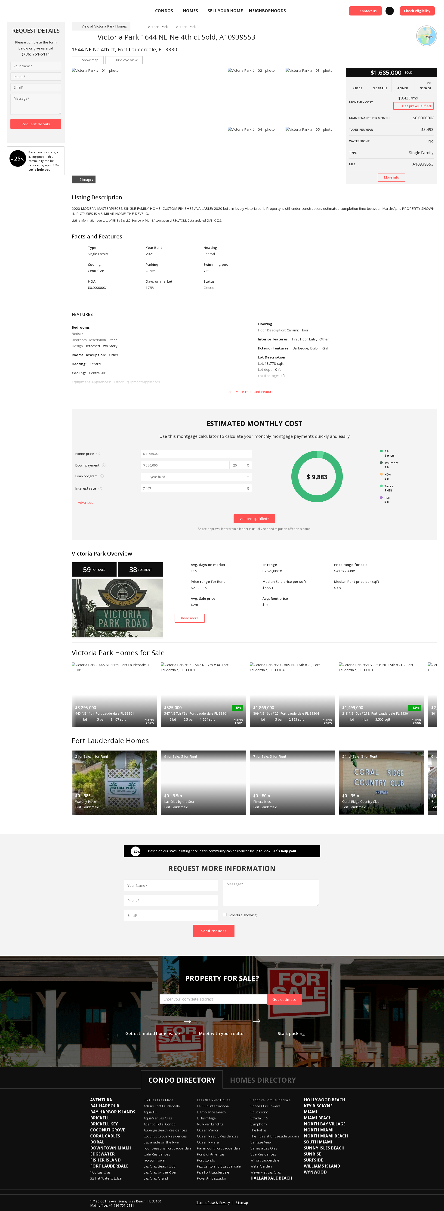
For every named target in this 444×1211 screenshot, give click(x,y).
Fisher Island (105, 1160)
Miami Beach (318, 1118)
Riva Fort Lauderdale (213, 1172)
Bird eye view (127, 60)
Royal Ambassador (211, 1178)
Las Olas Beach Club (160, 1166)
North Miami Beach (326, 1136)
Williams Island (322, 1166)
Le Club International (213, 1106)
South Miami (318, 1142)
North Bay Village (324, 1124)
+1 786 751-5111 (121, 1205)
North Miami (318, 1130)
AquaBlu (150, 1112)
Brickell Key (104, 1124)
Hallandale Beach (271, 1178)
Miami (310, 1112)
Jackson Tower (155, 1160)
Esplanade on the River (162, 1142)
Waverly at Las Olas (265, 1172)
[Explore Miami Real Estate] (40, 11)
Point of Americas (211, 1154)
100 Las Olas (100, 1172)
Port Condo (206, 1160)
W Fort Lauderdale (264, 1160)
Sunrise (312, 1154)
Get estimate (284, 999)
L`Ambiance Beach (211, 1112)
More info (391, 177)
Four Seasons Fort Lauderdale (167, 1148)
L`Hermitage (206, 1118)
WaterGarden (261, 1166)
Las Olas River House (214, 1100)
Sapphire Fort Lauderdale (270, 1100)
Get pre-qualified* (254, 518)
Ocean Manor (208, 1130)
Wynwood (315, 1172)
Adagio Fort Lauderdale (162, 1106)
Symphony (258, 1124)
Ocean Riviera (208, 1142)
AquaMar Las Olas (158, 1118)
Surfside (313, 1160)
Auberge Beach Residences (165, 1130)
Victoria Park (158, 26)
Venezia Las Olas (263, 1148)
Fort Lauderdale (109, 1166)
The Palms (258, 1130)
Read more (190, 618)
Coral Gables (105, 1136)
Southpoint (259, 1112)
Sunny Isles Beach (324, 1148)
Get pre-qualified (416, 106)
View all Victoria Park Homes (104, 26)
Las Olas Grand (156, 1178)
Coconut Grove (107, 1130)
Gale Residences (157, 1154)
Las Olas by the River (160, 1172)
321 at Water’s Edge (106, 1178)
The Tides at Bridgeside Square (274, 1136)
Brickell (99, 1118)
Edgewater (102, 1154)
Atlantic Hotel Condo (160, 1124)
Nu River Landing (210, 1124)
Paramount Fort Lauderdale (218, 1148)
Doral (97, 1142)
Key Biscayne (318, 1106)
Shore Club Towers (265, 1106)
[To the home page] (137, 26)
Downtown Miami (110, 1148)
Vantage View (260, 1142)
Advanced (86, 502)
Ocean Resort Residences (217, 1136)
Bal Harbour (104, 1106)
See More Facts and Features (252, 391)
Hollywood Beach (324, 1100)
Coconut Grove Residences (165, 1136)
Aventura (101, 1100)
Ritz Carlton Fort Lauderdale (219, 1166)
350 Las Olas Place (158, 1100)
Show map (90, 60)
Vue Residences (263, 1154)
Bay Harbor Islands (112, 1112)
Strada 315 (259, 1118)
